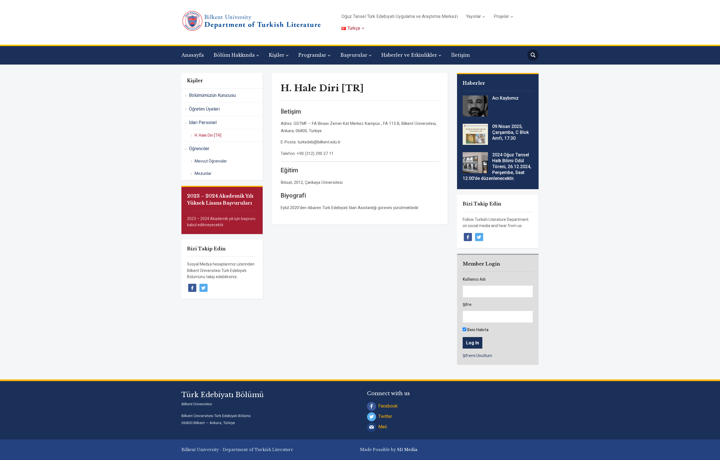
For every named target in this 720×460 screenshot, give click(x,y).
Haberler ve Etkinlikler (409, 55)
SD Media (407, 449)
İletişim (460, 55)
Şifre (467, 304)
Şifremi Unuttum (477, 355)
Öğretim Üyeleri (204, 109)
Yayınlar (473, 16)
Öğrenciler (199, 148)
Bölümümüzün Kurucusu (212, 95)
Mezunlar (203, 173)
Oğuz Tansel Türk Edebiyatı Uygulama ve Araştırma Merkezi (399, 16)
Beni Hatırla (477, 330)
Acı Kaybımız (505, 98)
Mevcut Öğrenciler (211, 161)
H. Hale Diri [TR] (208, 135)
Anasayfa (192, 55)
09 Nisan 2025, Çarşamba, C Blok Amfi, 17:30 (510, 132)
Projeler (501, 16)
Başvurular (353, 55)
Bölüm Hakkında (234, 55)
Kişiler (276, 55)
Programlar (312, 55)
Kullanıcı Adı (474, 279)
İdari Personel (203, 122)
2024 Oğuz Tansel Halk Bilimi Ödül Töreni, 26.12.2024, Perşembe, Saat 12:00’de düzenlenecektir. (497, 166)
